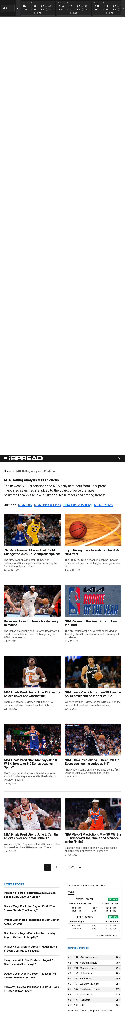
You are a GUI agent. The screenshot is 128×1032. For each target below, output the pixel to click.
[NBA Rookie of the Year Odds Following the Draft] (93, 601)
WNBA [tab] (71, 892)
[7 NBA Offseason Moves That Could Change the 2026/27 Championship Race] (32, 530)
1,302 (71, 867)
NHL (110, 1010)
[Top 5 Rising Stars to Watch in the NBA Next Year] (93, 530)
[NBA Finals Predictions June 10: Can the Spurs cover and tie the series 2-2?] (93, 672)
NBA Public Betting (77, 505)
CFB (90, 1010)
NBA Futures (103, 505)
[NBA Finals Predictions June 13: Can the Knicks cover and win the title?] (32, 672)
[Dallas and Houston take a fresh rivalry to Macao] (32, 601)
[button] (6, 458)
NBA (83, 1010)
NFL (77, 1010)
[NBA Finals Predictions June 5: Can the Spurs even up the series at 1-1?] (93, 740)
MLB (103, 1010)
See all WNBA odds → (108, 936)
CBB (96, 1010)
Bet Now (113, 899)
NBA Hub (25, 505)
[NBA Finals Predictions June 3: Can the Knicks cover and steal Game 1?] (32, 814)
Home (7, 471)
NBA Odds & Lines (47, 505)
